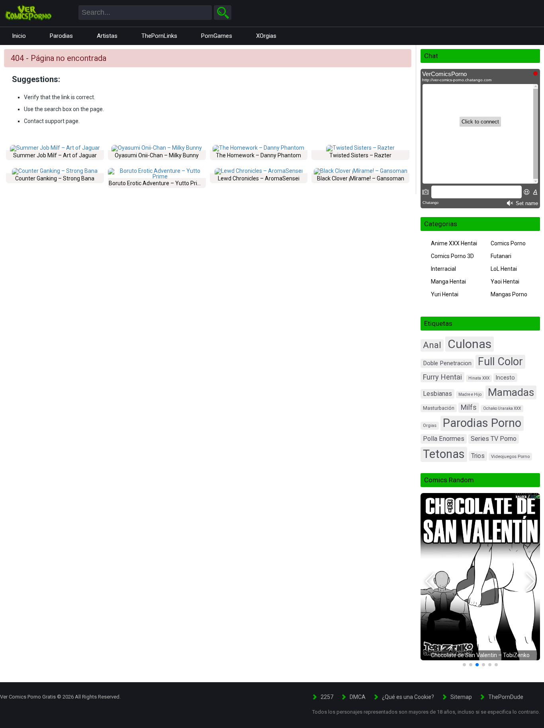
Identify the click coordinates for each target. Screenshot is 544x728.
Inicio (19, 35)
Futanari (501, 256)
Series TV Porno (494, 438)
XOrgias (266, 35)
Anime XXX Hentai (454, 243)
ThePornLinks (159, 35)
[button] (430, 581)
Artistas (107, 35)
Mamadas (511, 392)
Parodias (61, 35)
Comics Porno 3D (452, 256)
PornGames (216, 35)
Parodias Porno (482, 423)
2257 (327, 697)
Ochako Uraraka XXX (502, 408)
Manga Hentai (448, 281)
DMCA (358, 697)
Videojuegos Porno (510, 456)
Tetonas (444, 454)
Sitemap (461, 697)
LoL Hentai (504, 269)
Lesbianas (437, 393)
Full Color (500, 361)
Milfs (469, 407)
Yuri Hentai (444, 294)
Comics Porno (508, 243)
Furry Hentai (442, 377)
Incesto (505, 377)
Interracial (443, 269)
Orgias (429, 425)
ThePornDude (505, 697)
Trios (478, 456)
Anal (432, 345)
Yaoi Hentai (505, 281)
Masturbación (438, 408)
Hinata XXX (478, 378)
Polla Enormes (443, 438)
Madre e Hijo (469, 394)
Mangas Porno (509, 294)
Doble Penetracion (447, 363)
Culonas (469, 344)
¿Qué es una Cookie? (408, 697)
